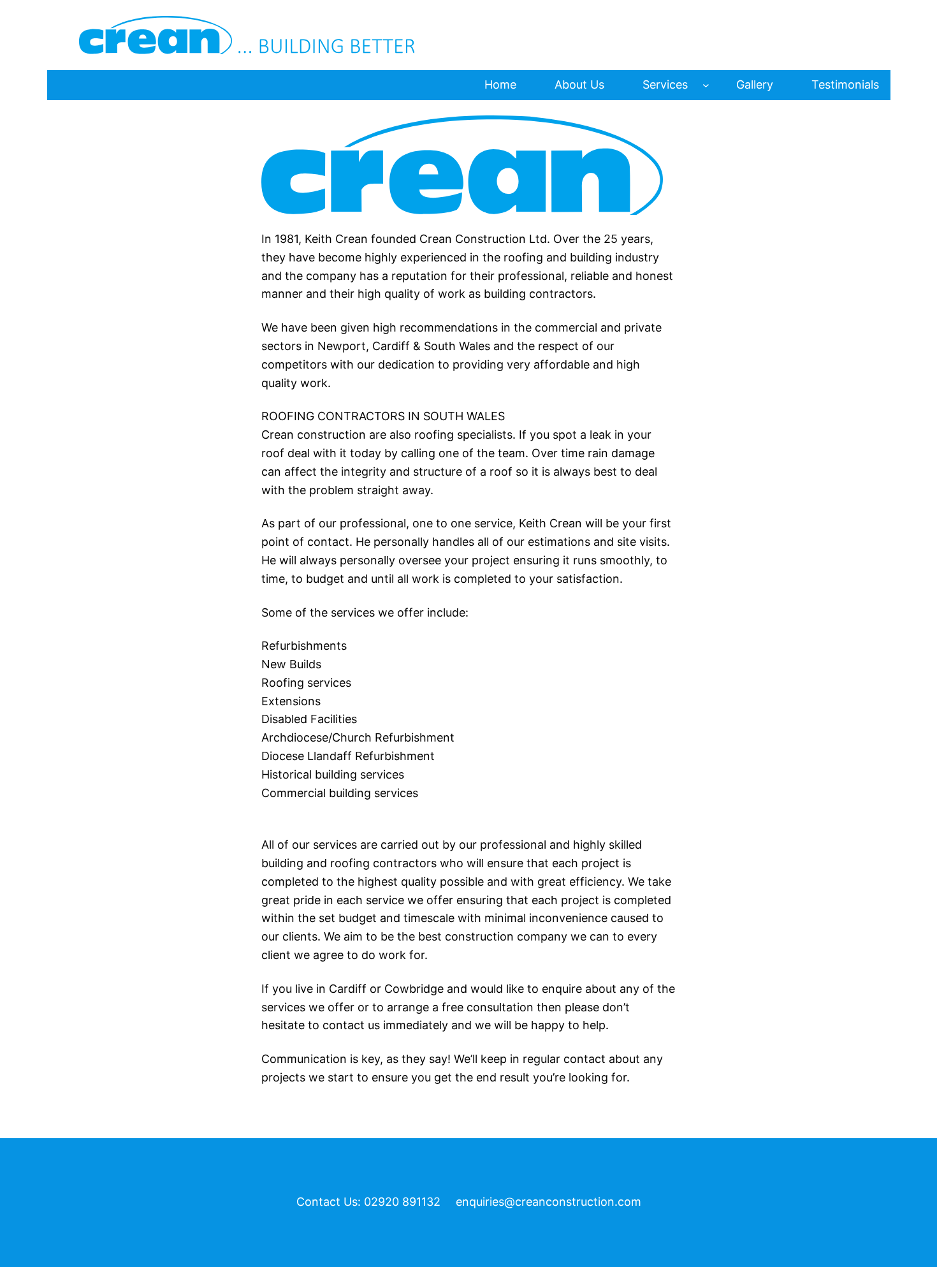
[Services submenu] (705, 85)
